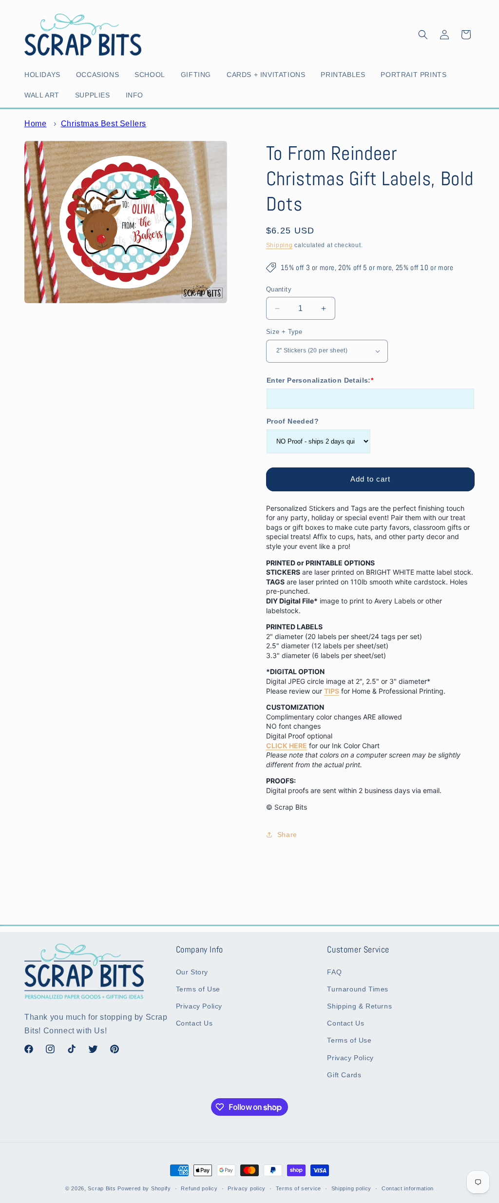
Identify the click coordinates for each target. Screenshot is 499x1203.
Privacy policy (247, 1188)
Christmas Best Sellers (103, 123)
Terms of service (298, 1188)
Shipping (279, 245)
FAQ (334, 972)
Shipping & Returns (359, 1006)
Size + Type (284, 331)
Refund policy (199, 1188)
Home (35, 123)
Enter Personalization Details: (320, 380)
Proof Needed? (293, 421)
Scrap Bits (101, 1188)
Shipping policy (351, 1188)
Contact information (408, 1188)
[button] (44, 74)
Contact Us (194, 1023)
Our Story (192, 972)
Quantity (278, 289)
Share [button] (287, 834)
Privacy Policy (199, 1006)
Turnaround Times (357, 989)
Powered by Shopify (144, 1188)
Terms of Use (198, 989)
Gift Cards (344, 1075)
